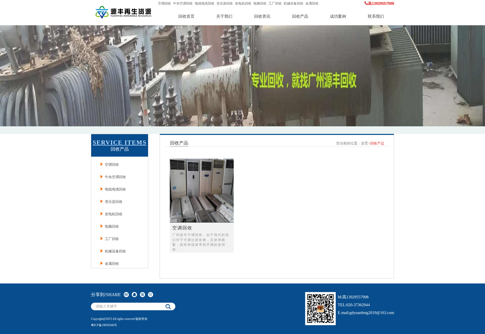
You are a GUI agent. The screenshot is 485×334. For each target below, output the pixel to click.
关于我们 (224, 16)
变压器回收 (224, 3)
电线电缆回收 (204, 3)
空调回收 (164, 3)
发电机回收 (243, 3)
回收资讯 (262, 16)
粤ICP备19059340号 (104, 325)
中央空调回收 (183, 3)
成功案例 (338, 16)
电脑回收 (259, 3)
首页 (364, 143)
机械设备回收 (293, 3)
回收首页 (186, 16)
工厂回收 (275, 3)
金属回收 (312, 3)
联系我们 (376, 16)
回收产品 (300, 16)
